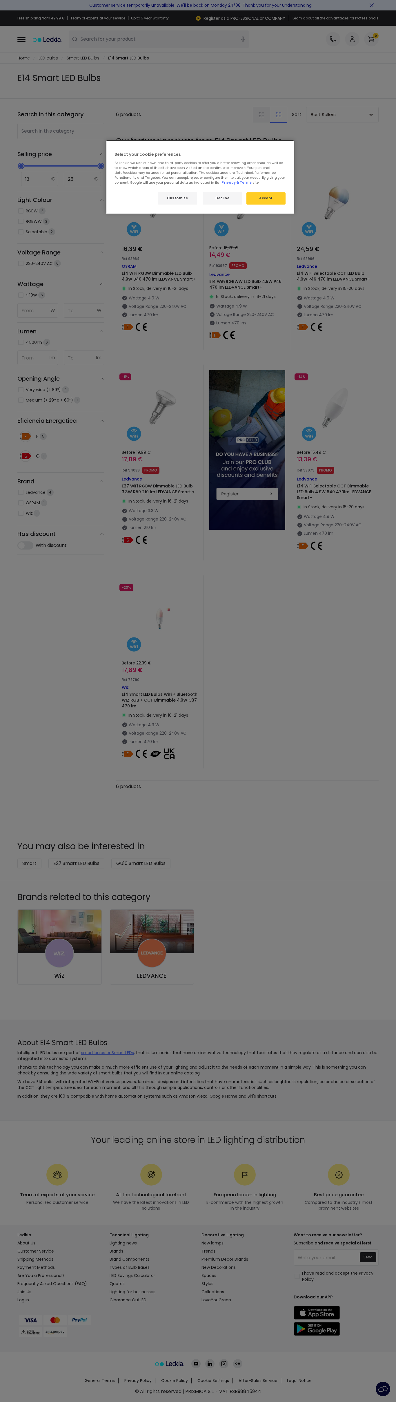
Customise (177, 198)
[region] (200, 177)
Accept (266, 198)
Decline (222, 198)
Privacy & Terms (236, 182)
